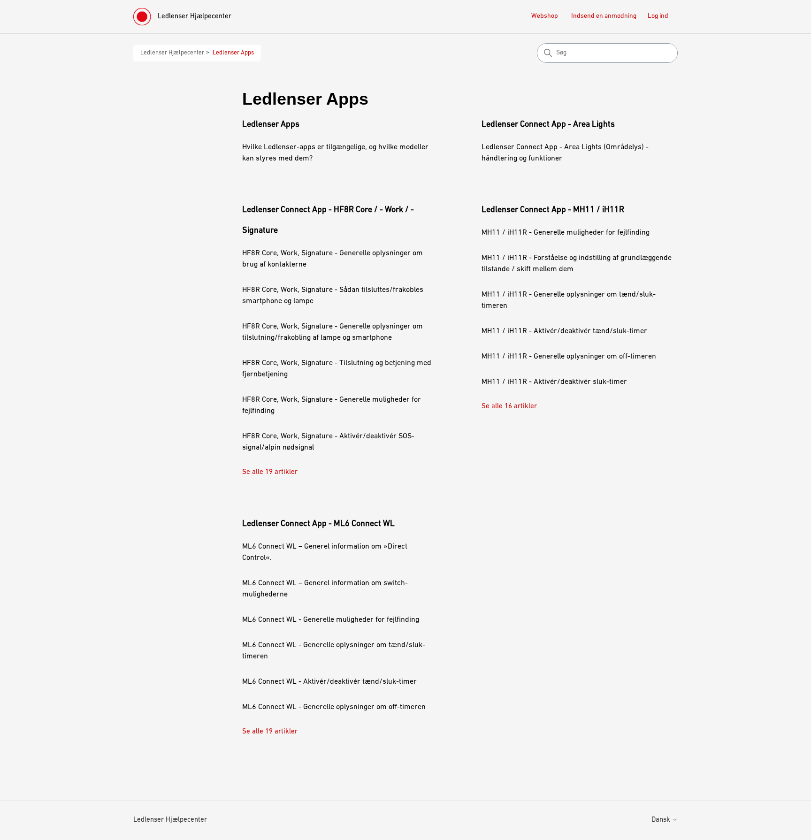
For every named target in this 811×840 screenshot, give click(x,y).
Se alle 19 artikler (270, 472)
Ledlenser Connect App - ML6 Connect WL (318, 524)
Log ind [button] (658, 16)
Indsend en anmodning (603, 16)
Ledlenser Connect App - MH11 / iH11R (553, 210)
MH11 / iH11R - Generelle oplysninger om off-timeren (569, 356)
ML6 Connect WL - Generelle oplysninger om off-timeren (334, 707)
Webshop (544, 16)
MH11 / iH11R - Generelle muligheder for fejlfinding (566, 233)
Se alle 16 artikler (509, 406)
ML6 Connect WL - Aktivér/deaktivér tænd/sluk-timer (329, 682)
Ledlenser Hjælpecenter (172, 53)
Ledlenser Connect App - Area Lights (548, 125)
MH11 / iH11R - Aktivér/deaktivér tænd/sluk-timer (564, 331)
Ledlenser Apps (233, 53)
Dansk (661, 820)
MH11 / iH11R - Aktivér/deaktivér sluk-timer (554, 382)
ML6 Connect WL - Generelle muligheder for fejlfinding (330, 620)
